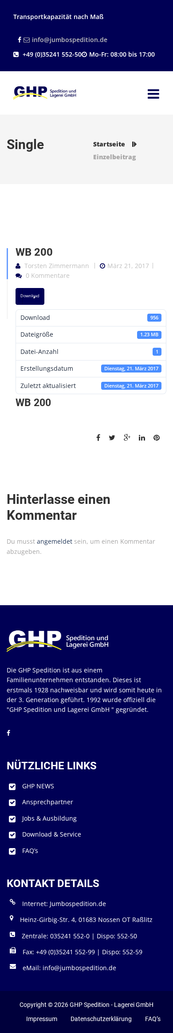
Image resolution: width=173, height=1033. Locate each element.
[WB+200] (115, 438)
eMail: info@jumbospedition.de (69, 968)
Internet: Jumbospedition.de (64, 903)
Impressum (41, 1018)
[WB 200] (101, 438)
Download (29, 296)
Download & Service (51, 834)
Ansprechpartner (47, 802)
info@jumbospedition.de (69, 39)
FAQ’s (30, 850)
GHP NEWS (38, 786)
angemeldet (54, 541)
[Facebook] (18, 39)
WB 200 (34, 252)
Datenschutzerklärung (101, 1018)
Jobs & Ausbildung (49, 818)
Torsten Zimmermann (56, 265)
